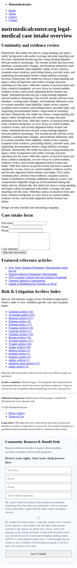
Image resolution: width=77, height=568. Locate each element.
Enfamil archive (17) (20, 324)
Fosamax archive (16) (21, 327)
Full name (7, 223)
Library (13, 16)
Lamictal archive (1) (20, 331)
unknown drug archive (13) (24, 363)
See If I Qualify (38, 554)
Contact (13, 20)
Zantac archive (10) (20, 347)
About (12, 13)
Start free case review (14, 252)
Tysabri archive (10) (20, 343)
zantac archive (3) (19, 366)
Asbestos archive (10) (21, 311)
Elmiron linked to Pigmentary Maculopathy (33, 274)
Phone (5, 230)
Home (12, 10)
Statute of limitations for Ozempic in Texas (33, 283)
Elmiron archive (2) (20, 321)
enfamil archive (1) (19, 353)
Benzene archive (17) (21, 318)
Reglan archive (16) (20, 337)
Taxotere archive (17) (21, 340)
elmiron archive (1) (19, 350)
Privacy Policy (17, 413)
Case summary (10, 248)
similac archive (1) (19, 360)
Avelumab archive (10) (22, 314)
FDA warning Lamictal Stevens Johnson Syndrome (38, 277)
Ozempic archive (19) (21, 334)
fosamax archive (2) (20, 356)
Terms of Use (16, 416)
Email (5, 226)
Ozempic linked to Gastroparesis (27, 280)
